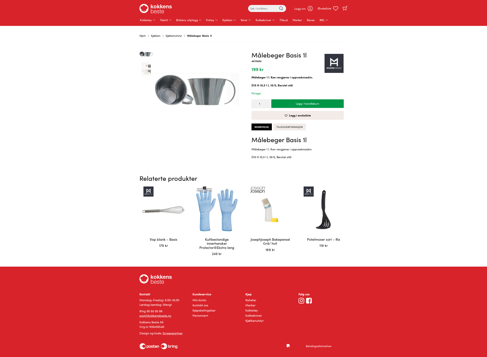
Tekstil (164, 20)
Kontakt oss (200, 305)
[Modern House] (334, 64)
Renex (311, 20)
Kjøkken (227, 20)
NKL (322, 20)
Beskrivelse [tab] (262, 126)
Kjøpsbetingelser (204, 310)
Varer (244, 20)
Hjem (142, 35)
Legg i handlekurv (307, 103)
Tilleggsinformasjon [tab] (289, 126)
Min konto (199, 300)
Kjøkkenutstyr (174, 35)
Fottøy (210, 20)
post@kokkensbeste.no (155, 316)
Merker (297, 20)
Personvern (200, 315)
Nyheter (250, 300)
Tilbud (283, 20)
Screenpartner (173, 333)
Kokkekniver (263, 20)
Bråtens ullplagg (187, 20)
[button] (297, 115)
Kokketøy (146, 20)
